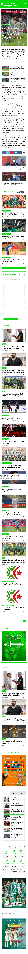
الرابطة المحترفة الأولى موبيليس (8, 581)
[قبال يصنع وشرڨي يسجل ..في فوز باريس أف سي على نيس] (14, 406)
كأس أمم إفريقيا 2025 (8, 10)
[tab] (19, 191)
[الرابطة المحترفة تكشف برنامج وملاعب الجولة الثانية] (14, 596)
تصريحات (4, 344)
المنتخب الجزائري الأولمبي (7, 462)
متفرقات (4, 739)
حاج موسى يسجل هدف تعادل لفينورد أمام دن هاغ (13, 442)
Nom (5, 299)
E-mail (5, 305)
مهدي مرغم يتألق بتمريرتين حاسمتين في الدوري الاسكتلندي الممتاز (13, 513)
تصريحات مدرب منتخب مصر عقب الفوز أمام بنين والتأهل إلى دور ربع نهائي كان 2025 (17, 79)
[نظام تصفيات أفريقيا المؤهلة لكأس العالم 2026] (14, 731)
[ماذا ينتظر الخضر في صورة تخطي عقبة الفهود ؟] (5, 74)
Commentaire (7, 284)
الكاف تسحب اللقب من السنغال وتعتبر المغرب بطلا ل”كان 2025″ (13, 260)
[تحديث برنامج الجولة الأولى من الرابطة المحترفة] (14, 572)
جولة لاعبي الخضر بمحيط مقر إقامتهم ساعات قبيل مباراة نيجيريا (17, 67)
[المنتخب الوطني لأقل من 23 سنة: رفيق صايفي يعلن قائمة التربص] (14, 454)
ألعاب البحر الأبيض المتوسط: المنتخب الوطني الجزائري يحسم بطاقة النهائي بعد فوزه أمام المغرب (13, 561)
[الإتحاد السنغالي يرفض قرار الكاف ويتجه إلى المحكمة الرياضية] (14, 225)
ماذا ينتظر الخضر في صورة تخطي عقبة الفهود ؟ (17, 73)
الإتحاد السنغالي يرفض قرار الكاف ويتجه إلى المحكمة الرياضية (13, 237)
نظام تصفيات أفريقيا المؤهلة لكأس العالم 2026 (12, 742)
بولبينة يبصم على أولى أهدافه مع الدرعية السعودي (11, 490)
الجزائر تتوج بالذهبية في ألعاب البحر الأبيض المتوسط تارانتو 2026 (12, 395)
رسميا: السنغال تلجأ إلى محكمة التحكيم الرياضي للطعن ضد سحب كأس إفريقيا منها (13, 213)
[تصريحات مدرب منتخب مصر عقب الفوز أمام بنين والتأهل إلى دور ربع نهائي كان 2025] (5, 80)
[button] (26, 476)
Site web (6, 311)
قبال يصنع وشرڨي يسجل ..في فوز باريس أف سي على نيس (12, 419)
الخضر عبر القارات (6, 415)
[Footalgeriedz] (12, 4)
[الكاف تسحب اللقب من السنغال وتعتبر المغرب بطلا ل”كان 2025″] (14, 248)
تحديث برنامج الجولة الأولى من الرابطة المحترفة (13, 585)
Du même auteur (20, 192)
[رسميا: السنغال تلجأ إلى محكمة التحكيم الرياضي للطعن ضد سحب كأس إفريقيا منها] (14, 201)
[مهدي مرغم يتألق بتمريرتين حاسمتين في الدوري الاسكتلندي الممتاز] (14, 501)
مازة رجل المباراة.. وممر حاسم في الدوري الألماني (12, 537)
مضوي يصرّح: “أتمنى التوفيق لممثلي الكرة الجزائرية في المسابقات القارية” (13, 371)
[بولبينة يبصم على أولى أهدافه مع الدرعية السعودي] (7, 836)
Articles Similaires (21, 191)
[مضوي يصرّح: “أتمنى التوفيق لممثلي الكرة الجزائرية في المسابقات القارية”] (14, 359)
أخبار (3, 391)
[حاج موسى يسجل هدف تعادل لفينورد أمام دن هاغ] (14, 430)
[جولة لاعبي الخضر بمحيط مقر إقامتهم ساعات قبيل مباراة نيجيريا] (5, 68)
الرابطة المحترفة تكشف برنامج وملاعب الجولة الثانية (13, 608)
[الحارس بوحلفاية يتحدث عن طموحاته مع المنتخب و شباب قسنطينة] (14, 335)
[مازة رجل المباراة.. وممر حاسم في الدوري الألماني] (14, 525)
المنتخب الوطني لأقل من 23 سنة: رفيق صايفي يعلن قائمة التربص (12, 466)
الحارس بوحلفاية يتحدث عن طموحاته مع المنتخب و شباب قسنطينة (13, 347)
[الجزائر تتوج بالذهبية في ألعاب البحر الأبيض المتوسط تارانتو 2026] (14, 382)
